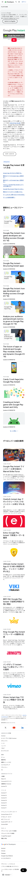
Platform (4, 6)
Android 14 (4, 800)
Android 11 (3, 808)
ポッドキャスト (5, 750)
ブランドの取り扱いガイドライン (10, 866)
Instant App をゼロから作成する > (12, 173)
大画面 (3, 776)
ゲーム (3, 757)
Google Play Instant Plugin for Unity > (13, 189)
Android (3, 736)
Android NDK (4, 824)
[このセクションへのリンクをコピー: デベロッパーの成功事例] (4, 444)
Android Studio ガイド (6, 814)
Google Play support (6, 836)
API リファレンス (5, 819)
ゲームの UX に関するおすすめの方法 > (14, 194)
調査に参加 (4, 838)
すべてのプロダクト (6, 858)
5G (2, 770)
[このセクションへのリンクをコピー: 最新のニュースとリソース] (6, 210)
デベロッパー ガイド (6, 817)
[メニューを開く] (2, 2)
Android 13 (4, 803)
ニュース (3, 746)
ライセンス (12, 864)
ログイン (24, 2)
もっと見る (14, 431)
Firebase (3, 853)
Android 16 (4, 795)
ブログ (3, 748)
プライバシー (4, 767)
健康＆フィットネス (6, 762)
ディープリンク (15, 86)
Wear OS (3, 779)
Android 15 (4, 798)
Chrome (3, 851)
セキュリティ (4, 741)
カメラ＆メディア (5, 765)
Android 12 (4, 805)
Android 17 (4, 793)
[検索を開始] (16, 2)
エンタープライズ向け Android (8, 738)
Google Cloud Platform (7, 856)
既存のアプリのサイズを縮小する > (13, 192)
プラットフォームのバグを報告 (8, 831)
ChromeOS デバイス (6, 781)
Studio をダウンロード (6, 822)
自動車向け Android (6, 784)
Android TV (4, 786)
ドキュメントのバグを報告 (7, 833)
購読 (23, 870)
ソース (2, 743)
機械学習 (3, 760)
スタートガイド (9, 154)
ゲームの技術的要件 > (9, 197)
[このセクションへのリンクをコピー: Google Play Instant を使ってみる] (12, 168)
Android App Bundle (15, 123)
